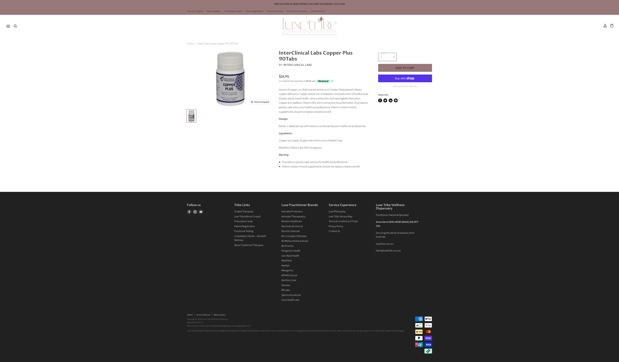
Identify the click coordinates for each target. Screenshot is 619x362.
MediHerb (286, 260)
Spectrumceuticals (291, 295)
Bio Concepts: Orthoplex (294, 236)
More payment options (405, 86)
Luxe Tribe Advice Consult (247, 216)
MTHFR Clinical (289, 275)
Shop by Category (195, 11)
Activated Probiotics (292, 211)
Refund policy (219, 314)
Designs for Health (290, 251)
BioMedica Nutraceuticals (294, 241)
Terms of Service (203, 314)
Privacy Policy (336, 226)
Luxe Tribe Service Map (340, 216)
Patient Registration (254, 11)
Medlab (285, 265)
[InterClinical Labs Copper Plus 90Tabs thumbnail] (191, 115)
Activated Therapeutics (293, 216)
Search (190, 314)
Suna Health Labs (290, 300)
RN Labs (285, 290)
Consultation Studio (233, 11)
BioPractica (287, 246)
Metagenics (287, 270)
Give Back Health (290, 256)
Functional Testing (243, 231)
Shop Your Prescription (297, 11)
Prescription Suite (275, 11)
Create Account (317, 11)
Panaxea (285, 285)
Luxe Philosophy (337, 211)
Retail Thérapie (213, 11)
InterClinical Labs (297, 65)
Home (190, 43)
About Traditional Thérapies (248, 245)
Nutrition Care (288, 280)
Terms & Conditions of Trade (343, 221)
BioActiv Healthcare (291, 221)
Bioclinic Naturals (290, 231)
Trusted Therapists (243, 211)
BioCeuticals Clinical (292, 226)
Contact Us (334, 231)
